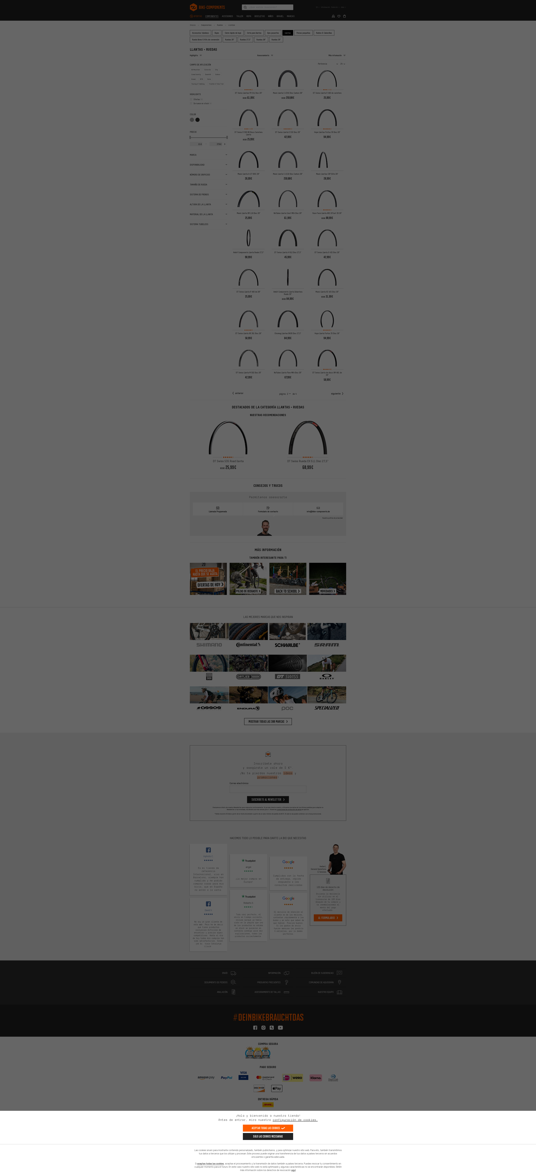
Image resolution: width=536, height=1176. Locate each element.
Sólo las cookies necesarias (268, 1136)
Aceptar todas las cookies (266, 1128)
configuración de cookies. (295, 1120)
